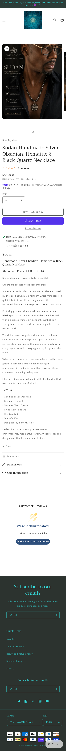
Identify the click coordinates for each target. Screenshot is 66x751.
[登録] (55, 615)
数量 (4, 194)
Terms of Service (15, 646)
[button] (4, 20)
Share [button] (9, 446)
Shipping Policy (14, 661)
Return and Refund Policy (19, 654)
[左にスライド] (25, 132)
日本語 (49, 722)
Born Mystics (29, 745)
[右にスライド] (40, 132)
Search (10, 639)
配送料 (5, 179)
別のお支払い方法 (33, 228)
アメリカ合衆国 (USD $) (21, 722)
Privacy (10, 668)
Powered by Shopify (40, 745)
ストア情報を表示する (17, 245)
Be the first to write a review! (33, 541)
